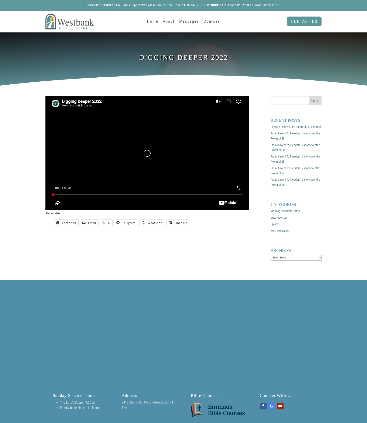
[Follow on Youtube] (280, 406)
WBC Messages (280, 230)
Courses (212, 22)
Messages (189, 22)
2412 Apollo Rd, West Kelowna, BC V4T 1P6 (249, 5)
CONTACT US (304, 21)
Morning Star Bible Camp (285, 211)
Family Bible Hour (168, 5)
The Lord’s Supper (128, 5)
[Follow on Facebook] (263, 406)
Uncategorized (279, 217)
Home (152, 22)
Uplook (275, 224)
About (169, 22)
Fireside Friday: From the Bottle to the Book (296, 126)
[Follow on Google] (271, 406)
